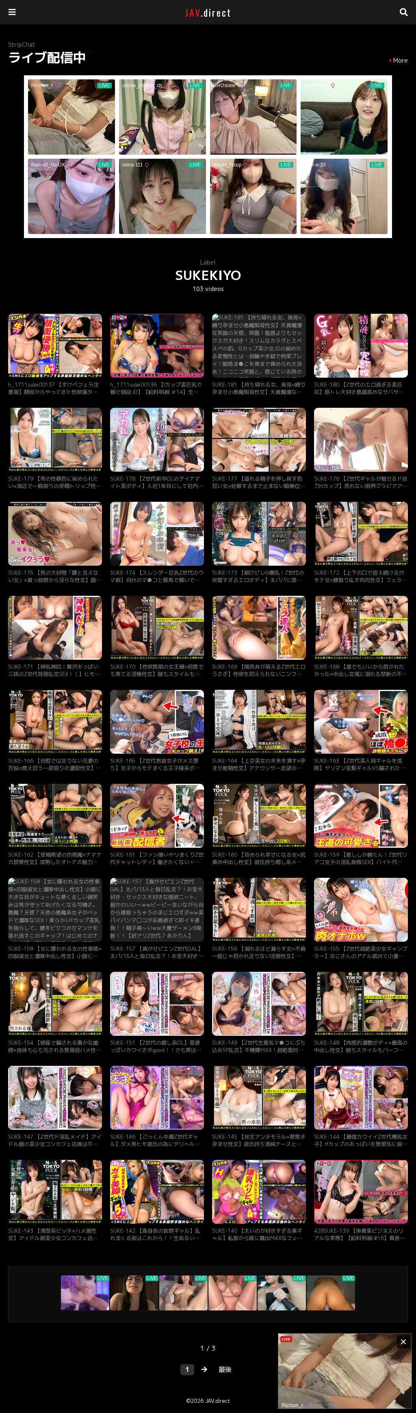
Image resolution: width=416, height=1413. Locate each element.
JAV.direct (217, 1400)
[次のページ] (204, 1369)
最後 (225, 1369)
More (400, 61)
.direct (208, 12)
